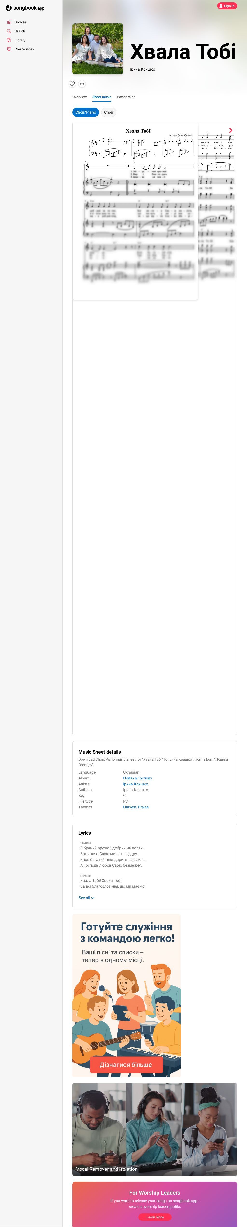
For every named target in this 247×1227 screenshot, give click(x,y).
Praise (143, 807)
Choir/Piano (85, 112)
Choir (108, 112)
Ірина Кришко (142, 69)
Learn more (155, 1217)
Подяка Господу (137, 778)
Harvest (129, 807)
